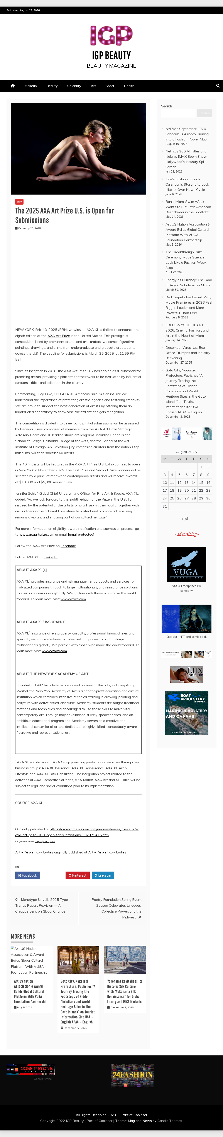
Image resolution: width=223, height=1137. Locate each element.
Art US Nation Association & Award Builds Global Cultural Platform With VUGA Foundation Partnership (30, 991)
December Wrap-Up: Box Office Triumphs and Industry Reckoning (188, 352)
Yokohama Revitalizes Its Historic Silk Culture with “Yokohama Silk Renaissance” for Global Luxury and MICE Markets (125, 991)
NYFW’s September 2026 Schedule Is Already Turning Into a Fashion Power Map (187, 134)
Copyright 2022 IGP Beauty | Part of (69, 1120)
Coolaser (105, 1120)
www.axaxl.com (54, 651)
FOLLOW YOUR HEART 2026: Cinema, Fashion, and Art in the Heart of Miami (187, 330)
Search (166, 106)
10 (165, 482)
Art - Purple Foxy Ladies (34, 852)
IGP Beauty (111, 55)
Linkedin (104, 875)
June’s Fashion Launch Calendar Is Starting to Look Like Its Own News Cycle (187, 184)
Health (129, 86)
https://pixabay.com (45, 841)
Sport (110, 86)
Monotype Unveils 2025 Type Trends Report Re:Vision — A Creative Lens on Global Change (41, 905)
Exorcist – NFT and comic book (187, 636)
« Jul (185, 518)
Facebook (68, 546)
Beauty (52, 86)
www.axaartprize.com (36, 534)
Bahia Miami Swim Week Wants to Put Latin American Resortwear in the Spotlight (188, 206)
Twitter (54, 875)
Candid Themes (169, 1120)
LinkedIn (50, 557)
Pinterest (78, 875)
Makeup (30, 86)
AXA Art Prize (58, 335)
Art (93, 86)
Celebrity (74, 86)
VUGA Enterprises (184, 586)
